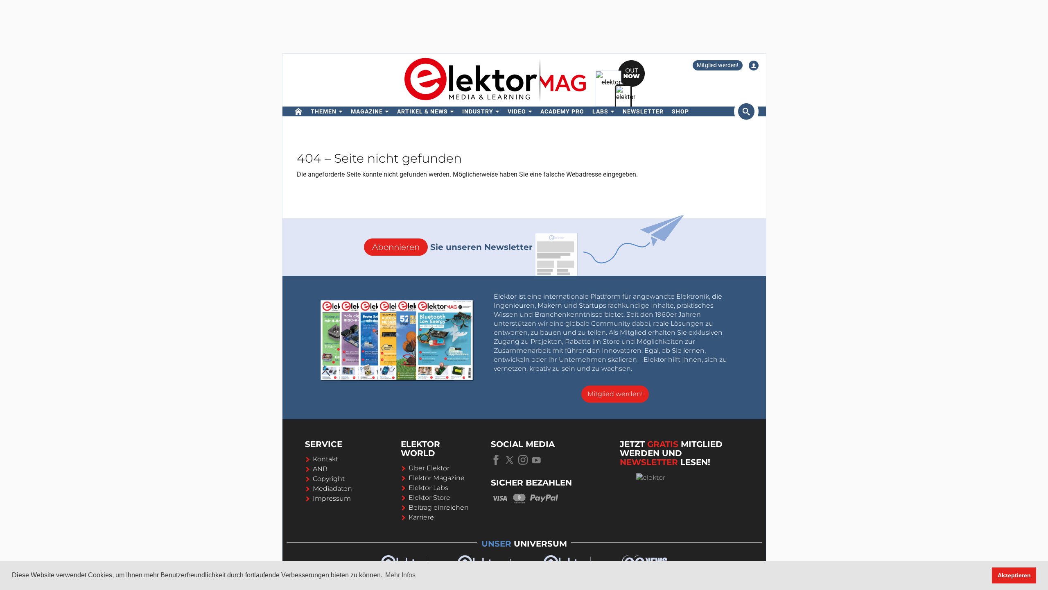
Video (517, 111)
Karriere (421, 517)
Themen (324, 111)
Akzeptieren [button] (1014, 575)
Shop (680, 111)
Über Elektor (429, 468)
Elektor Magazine (437, 478)
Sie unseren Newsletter (452, 247)
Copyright (329, 479)
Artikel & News (422, 111)
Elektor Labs (428, 488)
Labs (600, 111)
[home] (298, 111)
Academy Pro (562, 111)
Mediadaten (332, 488)
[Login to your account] (754, 65)
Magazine (367, 111)
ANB (320, 469)
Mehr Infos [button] (400, 575)
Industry (477, 111)
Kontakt (325, 459)
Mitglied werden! (718, 65)
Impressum (332, 498)
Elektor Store (429, 498)
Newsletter (643, 111)
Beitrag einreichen (439, 507)
